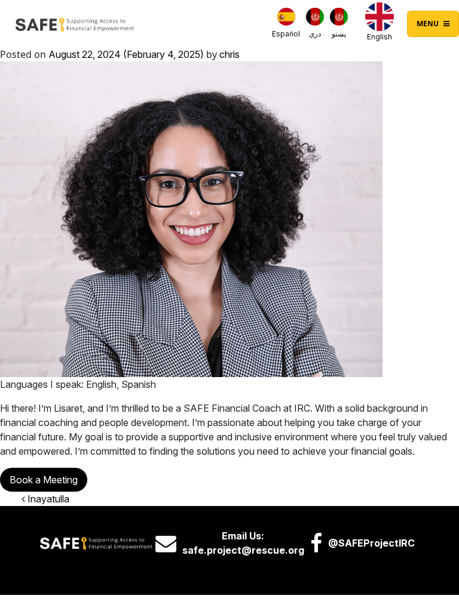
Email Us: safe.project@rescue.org (243, 543)
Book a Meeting (44, 480)
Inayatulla (47, 499)
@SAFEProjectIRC (371, 543)
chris (229, 54)
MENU (428, 23)
